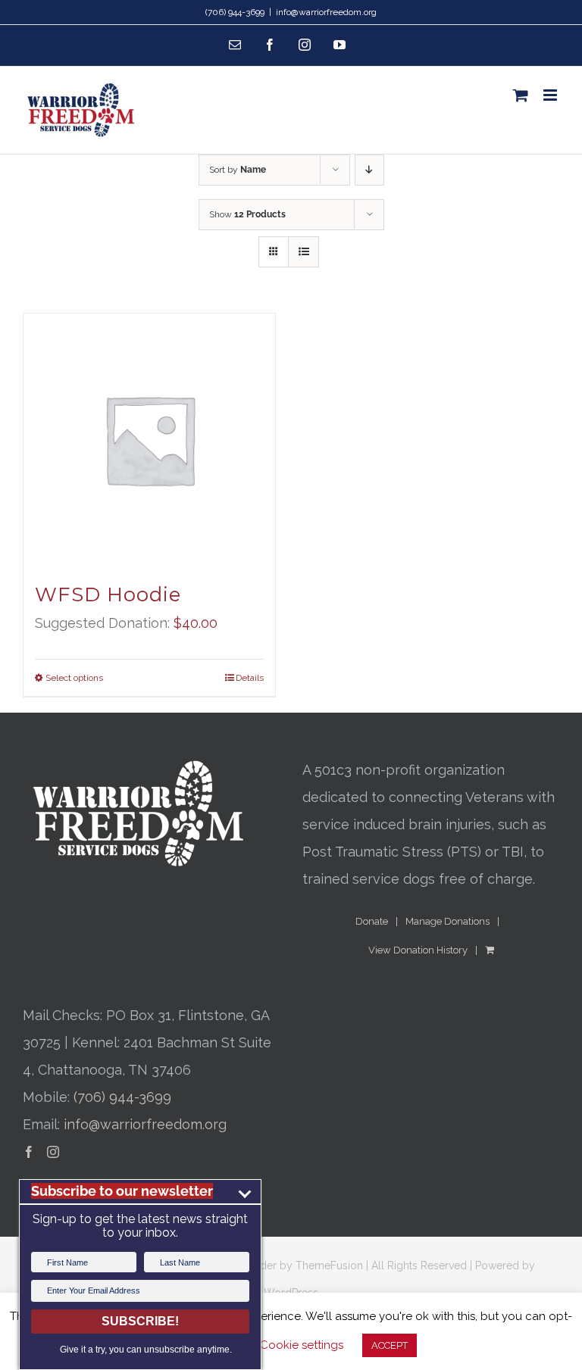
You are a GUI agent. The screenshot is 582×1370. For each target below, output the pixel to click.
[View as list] (303, 252)
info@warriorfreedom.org (326, 12)
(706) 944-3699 (122, 1097)
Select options (74, 678)
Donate (371, 921)
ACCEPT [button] (389, 1345)
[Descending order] (369, 170)
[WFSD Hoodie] (149, 439)
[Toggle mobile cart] (520, 95)
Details (250, 678)
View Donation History (418, 950)
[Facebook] (29, 1152)
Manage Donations (447, 921)
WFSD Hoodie (108, 594)
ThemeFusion (329, 1265)
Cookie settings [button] (301, 1345)
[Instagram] (53, 1152)
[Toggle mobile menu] (551, 95)
